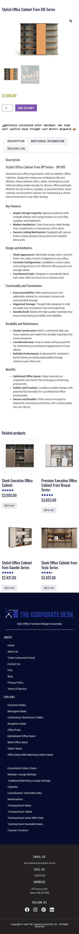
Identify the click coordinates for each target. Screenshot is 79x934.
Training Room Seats (19, 805)
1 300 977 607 (39, 875)
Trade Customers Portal (21, 657)
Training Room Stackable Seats (25, 824)
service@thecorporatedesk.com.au (39, 862)
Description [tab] (16, 141)
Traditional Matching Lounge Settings (29, 780)
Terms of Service (17, 688)
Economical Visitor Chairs (22, 768)
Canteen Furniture (18, 830)
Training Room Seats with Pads (25, 817)
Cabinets (13, 786)
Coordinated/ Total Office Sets (25, 793)
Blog (10, 676)
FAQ (10, 670)
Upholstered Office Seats (21, 736)
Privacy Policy (15, 682)
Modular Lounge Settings (22, 774)
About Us (13, 651)
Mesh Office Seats (18, 742)
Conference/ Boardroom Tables (25, 717)
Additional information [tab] (48, 141)
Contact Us (14, 664)
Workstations (15, 799)
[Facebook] (27, 909)
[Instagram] (35, 909)
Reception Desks (17, 723)
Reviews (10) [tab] (16, 148)
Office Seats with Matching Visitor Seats (30, 754)
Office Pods (14, 729)
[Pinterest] (43, 909)
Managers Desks (17, 711)
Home (11, 645)
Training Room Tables (20, 811)
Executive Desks (17, 705)
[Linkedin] (52, 909)
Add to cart (26, 108)
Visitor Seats (15, 748)
